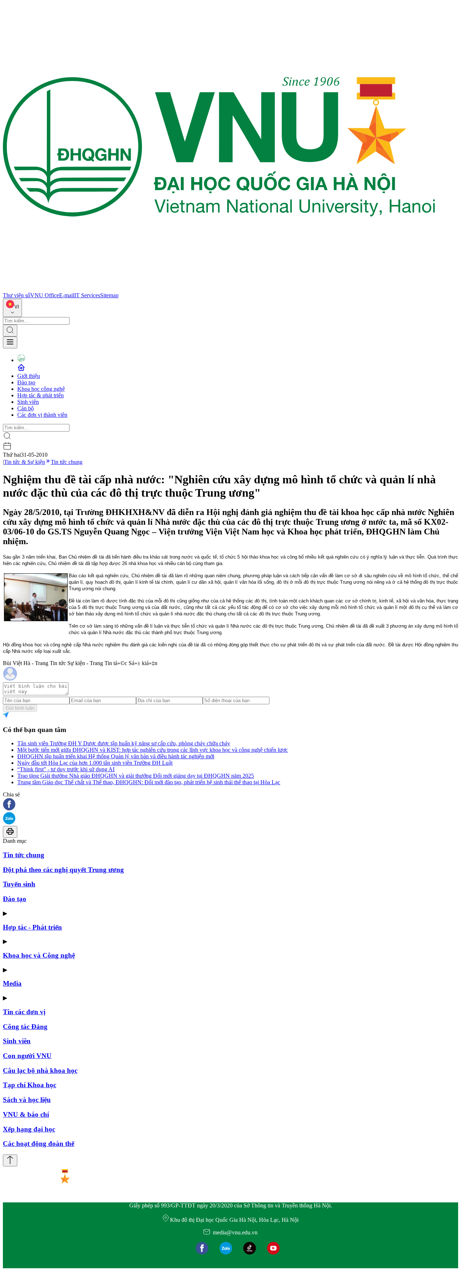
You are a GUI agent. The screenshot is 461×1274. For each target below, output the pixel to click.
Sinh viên (28, 402)
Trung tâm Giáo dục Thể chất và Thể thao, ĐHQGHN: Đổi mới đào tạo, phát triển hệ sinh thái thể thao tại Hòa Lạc (148, 782)
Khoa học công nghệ (41, 389)
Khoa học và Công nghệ (39, 955)
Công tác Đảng (25, 1026)
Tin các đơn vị (24, 1012)
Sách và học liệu (27, 1099)
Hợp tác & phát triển (40, 395)
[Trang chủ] (219, 289)
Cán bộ (25, 408)
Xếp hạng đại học (29, 1129)
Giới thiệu (28, 376)
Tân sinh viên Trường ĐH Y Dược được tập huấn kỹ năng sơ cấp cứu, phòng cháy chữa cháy (123, 743)
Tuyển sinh (19, 884)
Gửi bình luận (20, 708)
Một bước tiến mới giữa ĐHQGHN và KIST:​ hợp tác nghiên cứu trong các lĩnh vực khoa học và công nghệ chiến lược (152, 750)
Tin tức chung (66, 462)
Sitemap (109, 295)
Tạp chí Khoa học (29, 1085)
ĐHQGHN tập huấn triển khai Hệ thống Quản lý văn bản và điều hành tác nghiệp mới (115, 756)
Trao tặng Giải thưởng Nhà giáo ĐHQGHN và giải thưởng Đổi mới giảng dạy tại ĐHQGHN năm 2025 (135, 776)
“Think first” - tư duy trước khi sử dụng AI (66, 769)
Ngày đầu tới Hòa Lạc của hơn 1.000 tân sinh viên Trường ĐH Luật (95, 763)
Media (12, 983)
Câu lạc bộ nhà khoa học (40, 1070)
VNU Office (44, 295)
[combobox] (12, 308)
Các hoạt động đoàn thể (38, 1143)
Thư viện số (16, 295)
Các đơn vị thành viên (42, 415)
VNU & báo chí (26, 1114)
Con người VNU (27, 1056)
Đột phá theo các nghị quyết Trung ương (63, 869)
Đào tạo (26, 382)
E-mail (66, 295)
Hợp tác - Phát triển (32, 927)
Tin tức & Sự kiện (24, 462)
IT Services (87, 295)
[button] (230, 805)
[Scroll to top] (10, 1160)
